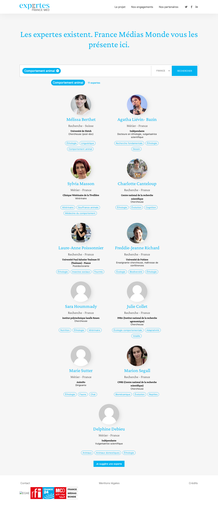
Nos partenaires (168, 7)
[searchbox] (96, 71)
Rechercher (184, 70)
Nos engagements (142, 7)
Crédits (193, 483)
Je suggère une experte (109, 463)
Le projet (120, 7)
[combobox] (86, 71)
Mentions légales (109, 483)
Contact (25, 483)
